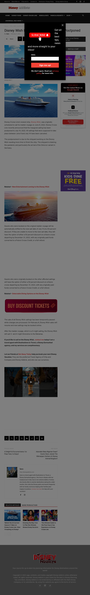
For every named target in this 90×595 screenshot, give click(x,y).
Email (33, 55)
